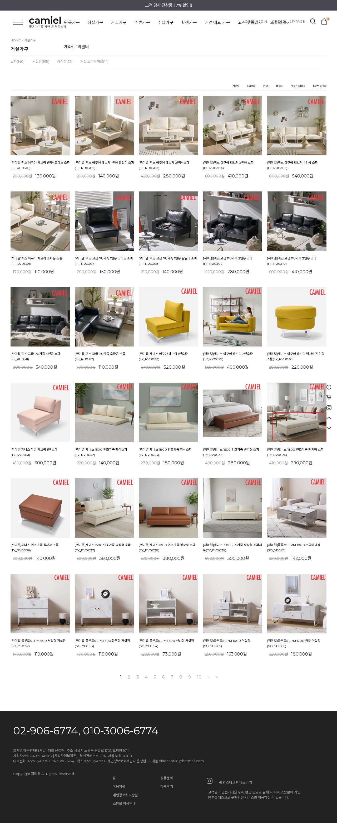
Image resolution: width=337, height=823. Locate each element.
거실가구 (119, 22)
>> (216, 677)
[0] (324, 21)
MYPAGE (297, 21)
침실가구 (95, 22)
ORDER (278, 21)
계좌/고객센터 (76, 46)
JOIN (263, 21)
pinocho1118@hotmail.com (181, 761)
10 (199, 677)
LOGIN (248, 21)
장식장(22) (64, 61)
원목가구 (72, 22)
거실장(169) (40, 61)
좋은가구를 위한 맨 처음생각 (47, 27)
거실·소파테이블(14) (94, 61)
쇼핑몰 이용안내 (124, 803)
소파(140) (17, 61)
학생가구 (189, 22)
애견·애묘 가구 (217, 22)
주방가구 (142, 22)
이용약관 (119, 786)
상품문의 (166, 778)
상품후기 (166, 786)
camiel (45, 20)
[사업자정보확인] (65, 755)
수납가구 (166, 22)
